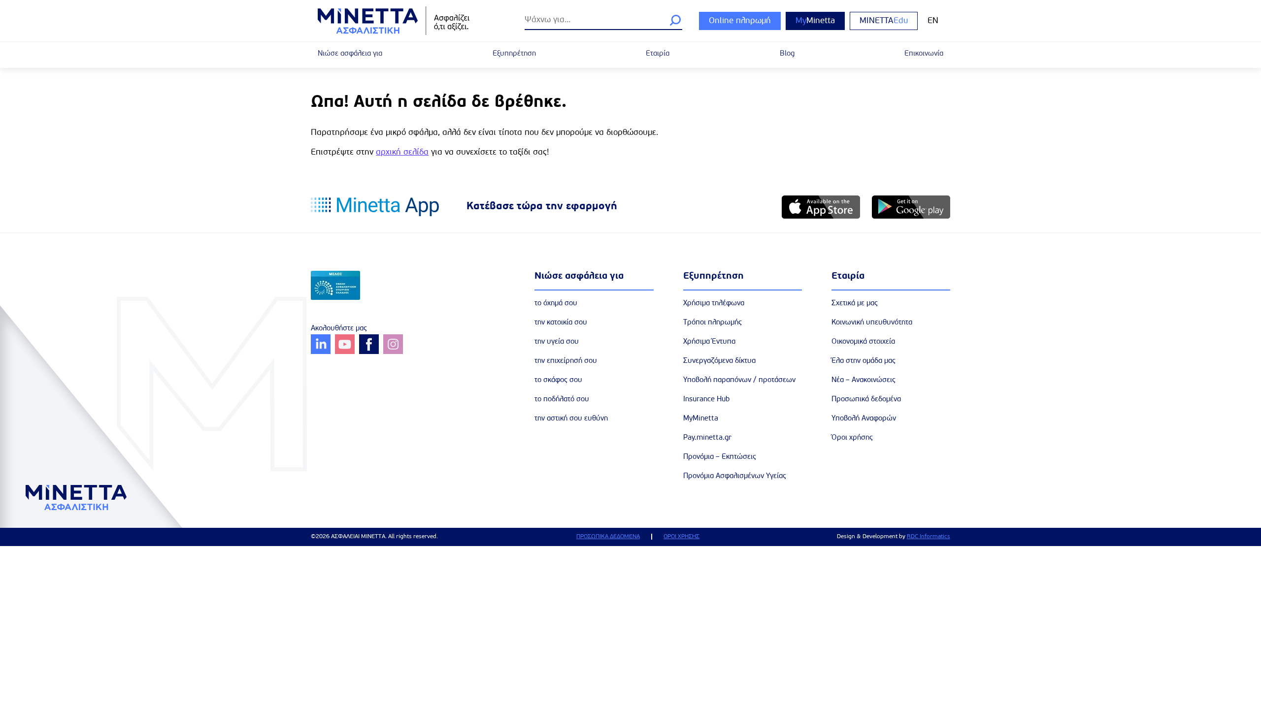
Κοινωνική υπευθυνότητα (871, 322)
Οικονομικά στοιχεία (863, 342)
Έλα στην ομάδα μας (863, 361)
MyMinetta (700, 418)
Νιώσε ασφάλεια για (350, 54)
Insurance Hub (706, 399)
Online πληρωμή (740, 21)
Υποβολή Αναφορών (863, 418)
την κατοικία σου (560, 322)
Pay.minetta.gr (707, 438)
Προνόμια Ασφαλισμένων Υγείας (734, 476)
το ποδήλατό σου (561, 399)
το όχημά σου (555, 303)
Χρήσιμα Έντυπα (709, 342)
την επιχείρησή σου (565, 361)
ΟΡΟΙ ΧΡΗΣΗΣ (681, 537)
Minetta (815, 21)
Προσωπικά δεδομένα (866, 399)
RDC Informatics (928, 537)
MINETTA (884, 21)
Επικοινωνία (923, 54)
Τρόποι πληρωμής (712, 322)
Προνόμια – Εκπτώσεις (719, 457)
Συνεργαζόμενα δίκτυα (719, 361)
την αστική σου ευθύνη (571, 418)
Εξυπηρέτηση (514, 54)
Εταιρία (657, 54)
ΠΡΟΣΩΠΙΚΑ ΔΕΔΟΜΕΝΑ (608, 537)
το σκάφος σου (558, 380)
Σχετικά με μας (854, 303)
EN (933, 21)
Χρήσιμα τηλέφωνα (713, 303)
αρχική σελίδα (402, 152)
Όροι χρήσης (852, 438)
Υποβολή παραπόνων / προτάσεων (739, 380)
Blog (787, 54)
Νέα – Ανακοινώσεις (863, 380)
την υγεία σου (556, 342)
